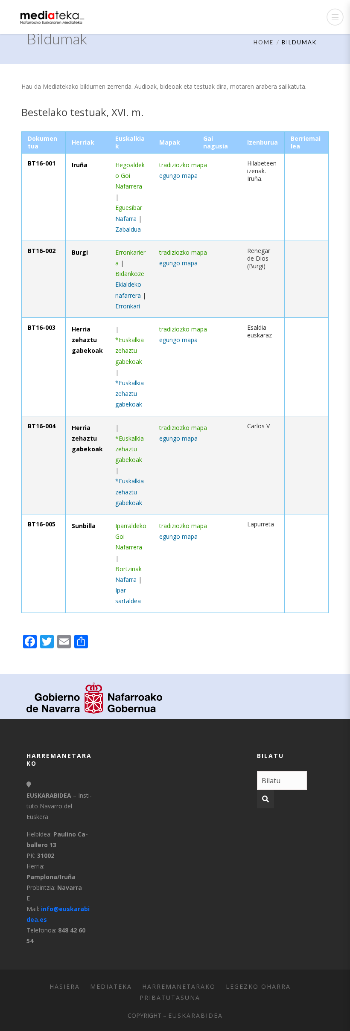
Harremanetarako (179, 986)
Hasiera (65, 986)
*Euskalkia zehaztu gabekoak (129, 350)
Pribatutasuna (170, 997)
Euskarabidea (195, 1015)
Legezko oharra (258, 986)
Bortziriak (128, 569)
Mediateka (111, 986)
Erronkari (127, 306)
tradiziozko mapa (183, 165)
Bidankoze (129, 274)
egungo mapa (178, 175)
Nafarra (126, 219)
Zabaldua (128, 229)
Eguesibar (128, 207)
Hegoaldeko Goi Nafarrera (130, 175)
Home (264, 42)
